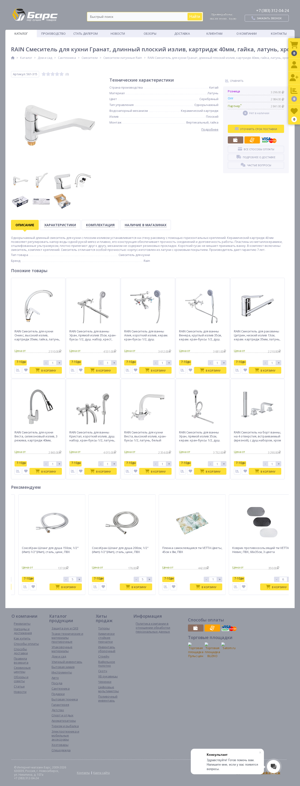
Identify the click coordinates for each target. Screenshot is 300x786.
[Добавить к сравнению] (21, 586)
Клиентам (214, 33)
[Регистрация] (294, 77)
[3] (52, 74)
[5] (61, 74)
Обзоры (150, 33)
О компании (246, 33)
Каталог (21, 33)
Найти (194, 17)
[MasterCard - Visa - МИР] (269, 139)
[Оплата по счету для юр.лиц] (252, 139)
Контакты (279, 33)
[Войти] (294, 65)
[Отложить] (25, 370)
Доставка (182, 33)
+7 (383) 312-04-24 (272, 10)
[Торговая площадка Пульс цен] (195, 650)
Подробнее (209, 129)
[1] (43, 74)
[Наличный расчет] (235, 139)
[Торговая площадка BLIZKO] (212, 650)
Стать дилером (85, 33)
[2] (48, 74)
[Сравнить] (18, 370)
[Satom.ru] (229, 646)
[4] (57, 74)
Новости (118, 33)
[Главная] (13, 58)
